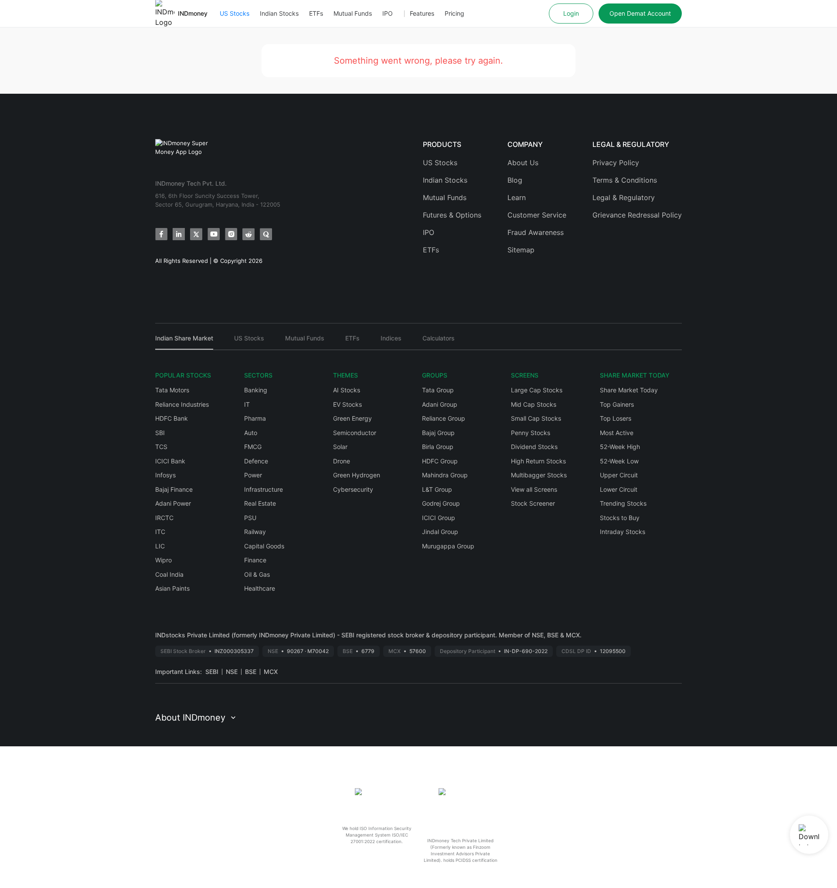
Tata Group (438, 390)
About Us (522, 162)
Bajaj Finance (174, 489)
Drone (341, 461)
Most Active (616, 432)
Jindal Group (440, 531)
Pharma (255, 418)
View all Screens (534, 489)
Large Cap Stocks (536, 390)
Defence (256, 461)
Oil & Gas (257, 574)
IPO (387, 13)
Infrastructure (263, 489)
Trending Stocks (623, 503)
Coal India (169, 574)
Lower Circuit (618, 489)
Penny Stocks (530, 432)
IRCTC (164, 517)
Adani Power (173, 503)
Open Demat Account (640, 13)
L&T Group (437, 489)
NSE (232, 671)
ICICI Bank (170, 461)
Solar (340, 446)
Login (571, 13)
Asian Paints (172, 588)
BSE (250, 671)
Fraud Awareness (535, 232)
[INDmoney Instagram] (231, 234)
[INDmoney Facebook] (161, 234)
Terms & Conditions (624, 180)
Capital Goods (264, 546)
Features (422, 13)
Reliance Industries (182, 404)
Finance (255, 560)
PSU (250, 517)
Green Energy (352, 418)
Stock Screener (533, 503)
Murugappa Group (448, 546)
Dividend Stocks (534, 446)
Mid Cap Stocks (533, 404)
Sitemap (520, 249)
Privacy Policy (615, 162)
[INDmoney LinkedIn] (179, 234)
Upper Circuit (619, 475)
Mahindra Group (445, 475)
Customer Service (536, 215)
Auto (250, 432)
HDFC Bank (171, 418)
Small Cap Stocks (536, 418)
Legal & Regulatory (623, 197)
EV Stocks (347, 404)
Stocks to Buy (620, 517)
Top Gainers (617, 404)
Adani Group (439, 404)
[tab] (184, 342)
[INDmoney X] (196, 234)
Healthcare (259, 588)
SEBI (211, 671)
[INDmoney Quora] (266, 234)
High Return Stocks (538, 461)
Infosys (165, 475)
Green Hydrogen (356, 475)
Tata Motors (172, 390)
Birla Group (437, 446)
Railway (255, 531)
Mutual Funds (352, 13)
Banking (255, 390)
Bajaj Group (438, 432)
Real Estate (260, 503)
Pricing (454, 13)
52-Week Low (619, 461)
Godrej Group (441, 503)
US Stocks (234, 13)
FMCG (253, 446)
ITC (160, 531)
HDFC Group (440, 461)
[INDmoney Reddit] (248, 234)
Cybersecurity (353, 489)
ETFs (316, 13)
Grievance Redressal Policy (637, 215)
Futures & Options (452, 215)
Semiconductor (354, 432)
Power (253, 475)
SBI (160, 432)
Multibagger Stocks (539, 475)
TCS (161, 446)
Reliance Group (443, 418)
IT (247, 404)
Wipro (163, 560)
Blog (514, 180)
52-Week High (620, 446)
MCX (271, 671)
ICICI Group (438, 517)
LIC (160, 546)
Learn (516, 197)
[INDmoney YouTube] (214, 234)
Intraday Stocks (622, 531)
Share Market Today (629, 390)
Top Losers (615, 418)
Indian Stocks (279, 13)
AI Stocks (346, 390)
